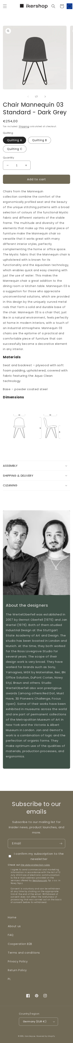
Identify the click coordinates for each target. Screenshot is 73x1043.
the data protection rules (35, 864)
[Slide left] (28, 96)
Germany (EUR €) (34, 1021)
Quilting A (14, 140)
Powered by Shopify (45, 1036)
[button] (5, 6)
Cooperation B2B (20, 944)
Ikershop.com (40, 880)
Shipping (24, 126)
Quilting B (39, 140)
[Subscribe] (60, 843)
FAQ (11, 935)
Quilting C (14, 149)
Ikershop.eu (30, 1036)
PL (9, 979)
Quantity (8, 157)
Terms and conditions (24, 953)
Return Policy (17, 970)
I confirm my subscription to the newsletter (39, 856)
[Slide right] (45, 96)
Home (12, 917)
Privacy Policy (18, 961)
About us (14, 926)
